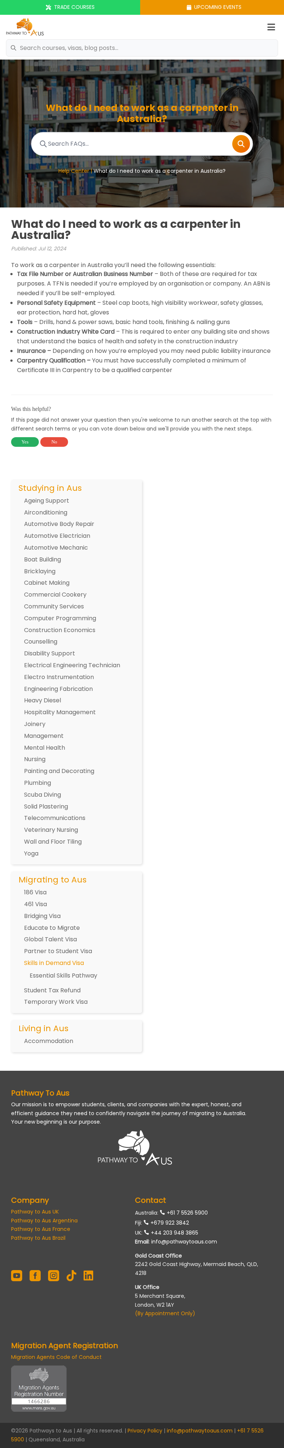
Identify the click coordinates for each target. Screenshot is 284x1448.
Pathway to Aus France (40, 1229)
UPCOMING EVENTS (217, 7)
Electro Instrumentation (59, 677)
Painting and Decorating (59, 771)
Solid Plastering (46, 806)
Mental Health (44, 747)
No (54, 442)
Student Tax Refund (52, 990)
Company (30, 1200)
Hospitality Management (60, 712)
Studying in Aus (50, 488)
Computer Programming (60, 618)
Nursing (34, 759)
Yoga (31, 853)
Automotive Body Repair (59, 524)
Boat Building (42, 559)
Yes (24, 442)
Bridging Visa (42, 916)
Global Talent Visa (50, 939)
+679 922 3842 (170, 1222)
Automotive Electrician (57, 535)
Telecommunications (54, 818)
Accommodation (48, 1041)
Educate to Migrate (52, 928)
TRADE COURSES (74, 7)
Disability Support (49, 653)
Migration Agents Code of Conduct (56, 1357)
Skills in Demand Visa (54, 963)
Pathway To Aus (40, 1093)
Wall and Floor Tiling (53, 841)
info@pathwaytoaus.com (184, 1241)
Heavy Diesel (42, 700)
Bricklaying (39, 571)
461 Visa (35, 904)
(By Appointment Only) (165, 1313)
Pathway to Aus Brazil (38, 1238)
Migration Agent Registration (64, 1345)
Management (44, 736)
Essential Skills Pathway (63, 975)
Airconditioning (45, 512)
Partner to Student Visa (58, 951)
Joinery (34, 724)
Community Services (54, 606)
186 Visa (35, 892)
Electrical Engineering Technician (72, 665)
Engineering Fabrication (58, 689)
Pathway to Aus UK (35, 1211)
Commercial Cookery (55, 594)
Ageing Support (46, 500)
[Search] (241, 144)
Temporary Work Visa (56, 1002)
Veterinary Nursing (51, 830)
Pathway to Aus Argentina (44, 1220)
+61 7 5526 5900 (187, 1212)
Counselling (40, 641)
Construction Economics (59, 630)
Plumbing (37, 783)
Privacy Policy (145, 1430)
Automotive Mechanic (56, 547)
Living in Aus (43, 1028)
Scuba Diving (42, 794)
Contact (150, 1200)
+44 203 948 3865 (174, 1232)
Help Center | (76, 171)
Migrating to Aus (52, 879)
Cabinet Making (47, 582)
